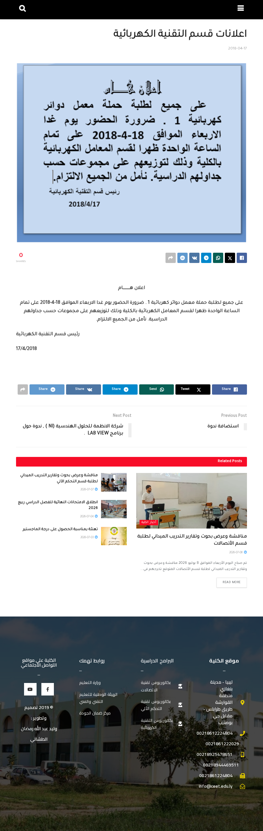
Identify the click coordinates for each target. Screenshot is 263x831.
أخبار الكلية (148, 522)
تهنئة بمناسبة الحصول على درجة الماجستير (60, 530)
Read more (232, 582)
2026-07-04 (87, 517)
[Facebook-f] (47, 689)
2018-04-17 (237, 49)
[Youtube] (30, 689)
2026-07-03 (87, 537)
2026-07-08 (236, 553)
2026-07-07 (87, 490)
